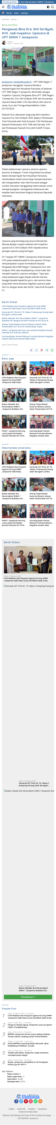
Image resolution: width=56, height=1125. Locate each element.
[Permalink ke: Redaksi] (4, 42)
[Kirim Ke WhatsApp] (52, 350)
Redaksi (10, 42)
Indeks (11, 1109)
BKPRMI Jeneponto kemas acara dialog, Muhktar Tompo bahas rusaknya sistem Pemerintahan (29, 1035)
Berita (4, 25)
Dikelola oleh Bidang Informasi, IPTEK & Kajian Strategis (26, 1115)
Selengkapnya (27, 997)
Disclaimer (42, 1109)
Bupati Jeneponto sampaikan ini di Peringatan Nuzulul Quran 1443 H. (28, 1063)
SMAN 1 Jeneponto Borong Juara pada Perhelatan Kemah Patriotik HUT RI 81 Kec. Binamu (27, 331)
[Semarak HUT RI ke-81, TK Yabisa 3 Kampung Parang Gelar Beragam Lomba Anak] (42, 368)
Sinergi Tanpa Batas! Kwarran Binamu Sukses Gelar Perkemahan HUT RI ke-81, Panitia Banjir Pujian (24, 325)
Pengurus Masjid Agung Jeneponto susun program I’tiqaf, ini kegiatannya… (30, 1026)
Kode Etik (21, 1109)
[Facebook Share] (31, 350)
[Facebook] (16, 1101)
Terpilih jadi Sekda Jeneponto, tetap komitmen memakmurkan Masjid (28, 1054)
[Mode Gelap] (48, 7)
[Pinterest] (26, 1101)
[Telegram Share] (47, 350)
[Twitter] (21, 1101)
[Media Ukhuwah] (16, 7)
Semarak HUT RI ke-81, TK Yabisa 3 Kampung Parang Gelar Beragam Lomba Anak (27, 313)
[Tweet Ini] (36, 350)
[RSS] (40, 1101)
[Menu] (3, 7)
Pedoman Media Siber (28, 1112)
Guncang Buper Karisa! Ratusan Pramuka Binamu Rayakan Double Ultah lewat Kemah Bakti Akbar (27, 337)
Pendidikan (12, 25)
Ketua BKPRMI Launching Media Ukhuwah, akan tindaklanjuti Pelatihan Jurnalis (28, 1044)
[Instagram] (31, 1101)
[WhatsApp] (35, 1101)
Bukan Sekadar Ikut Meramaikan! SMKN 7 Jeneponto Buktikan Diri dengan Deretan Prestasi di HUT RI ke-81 (25, 319)
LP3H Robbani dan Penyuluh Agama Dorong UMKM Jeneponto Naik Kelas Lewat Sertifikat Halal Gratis (24, 307)
